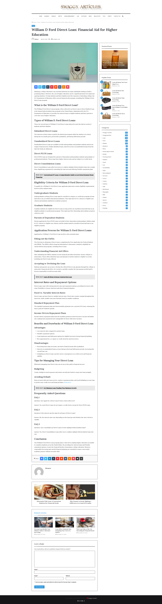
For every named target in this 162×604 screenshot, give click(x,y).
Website (68, 575)
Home (40, 16)
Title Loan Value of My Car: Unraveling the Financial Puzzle (85, 529)
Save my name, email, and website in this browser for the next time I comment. (56, 582)
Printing (105, 208)
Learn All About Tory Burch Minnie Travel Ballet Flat (120, 107)
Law (78, 16)
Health (104, 154)
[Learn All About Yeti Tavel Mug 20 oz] (106, 85)
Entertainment (107, 173)
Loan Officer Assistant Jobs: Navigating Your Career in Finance (63, 530)
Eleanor (37, 39)
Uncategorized (107, 157)
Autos (104, 162)
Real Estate (97, 16)
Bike (104, 194)
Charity (105, 197)
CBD (104, 186)
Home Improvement (69, 16)
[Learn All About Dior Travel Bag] (106, 93)
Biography (105, 192)
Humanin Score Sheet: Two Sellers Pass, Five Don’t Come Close (114, 65)
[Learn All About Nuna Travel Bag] (106, 100)
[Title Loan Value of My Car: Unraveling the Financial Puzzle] (85, 522)
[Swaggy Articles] (81, 7)
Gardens (105, 184)
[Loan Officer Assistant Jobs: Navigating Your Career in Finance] (64, 522)
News (90, 16)
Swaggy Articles (107, 132)
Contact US (117, 16)
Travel (104, 178)
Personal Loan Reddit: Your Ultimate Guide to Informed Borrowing (42, 530)
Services (105, 175)
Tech (104, 16)
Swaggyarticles (107, 135)
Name (36, 569)
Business (46, 16)
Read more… (68, 382)
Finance (54, 16)
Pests (104, 205)
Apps (104, 170)
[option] (115, 59)
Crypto (60, 16)
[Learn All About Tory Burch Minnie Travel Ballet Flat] (106, 108)
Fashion (105, 159)
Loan (38, 22)
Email (36, 575)
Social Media (106, 167)
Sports (110, 16)
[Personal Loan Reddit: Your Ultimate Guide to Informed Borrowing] (43, 522)
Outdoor (83, 16)
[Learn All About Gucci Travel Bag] (106, 116)
